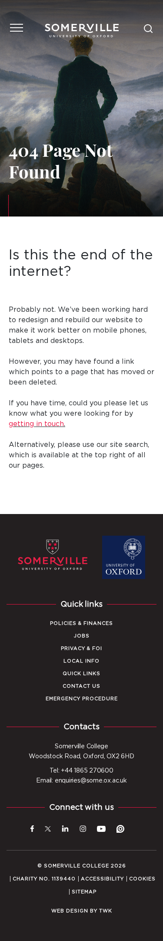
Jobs (82, 636)
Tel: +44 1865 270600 (81, 771)
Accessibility (102, 878)
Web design (69, 911)
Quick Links (81, 673)
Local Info (81, 661)
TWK (105, 911)
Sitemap (84, 891)
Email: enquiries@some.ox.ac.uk (81, 781)
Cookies (142, 878)
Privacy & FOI (81, 648)
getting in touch (36, 423)
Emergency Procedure (82, 698)
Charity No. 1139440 (44, 878)
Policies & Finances (81, 623)
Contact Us (81, 686)
